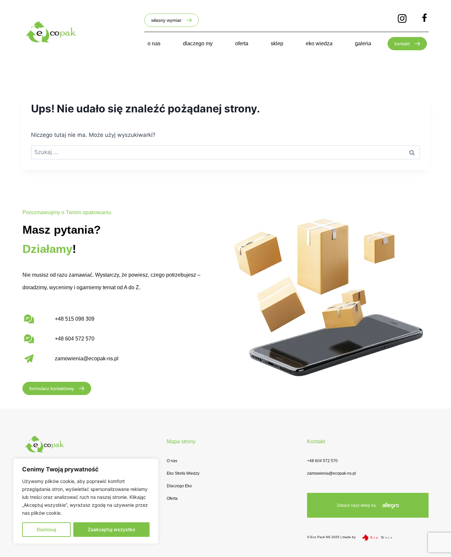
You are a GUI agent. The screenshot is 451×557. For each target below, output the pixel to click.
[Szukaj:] (225, 152)
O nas (172, 460)
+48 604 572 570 (322, 460)
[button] (171, 20)
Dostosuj (46, 529)
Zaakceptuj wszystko (111, 529)
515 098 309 (79, 319)
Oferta (172, 498)
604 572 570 (79, 338)
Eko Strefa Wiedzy (183, 473)
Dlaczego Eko (179, 486)
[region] (85, 501)
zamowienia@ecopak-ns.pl (87, 358)
